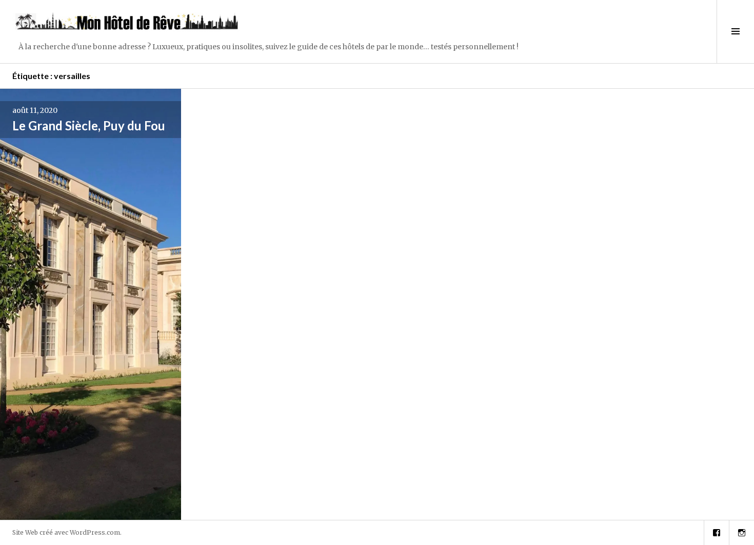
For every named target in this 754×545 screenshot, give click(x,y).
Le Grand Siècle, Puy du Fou (88, 125)
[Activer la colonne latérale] (735, 31)
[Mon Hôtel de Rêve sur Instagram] (741, 532)
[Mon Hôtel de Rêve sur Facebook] (716, 532)
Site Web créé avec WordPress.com (66, 532)
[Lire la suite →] (90, 304)
